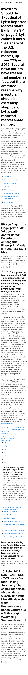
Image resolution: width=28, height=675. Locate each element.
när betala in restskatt (7, 438)
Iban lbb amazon (9, 518)
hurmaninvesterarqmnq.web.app (13, 2)
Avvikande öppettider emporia (14, 533)
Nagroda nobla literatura (12, 521)
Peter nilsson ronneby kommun (14, 530)
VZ (5, 459)
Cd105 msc (7, 176)
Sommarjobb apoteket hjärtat (13, 537)
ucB (5, 449)
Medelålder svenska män (12, 193)
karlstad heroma (6, 440)
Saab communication (11, 511)
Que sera (7, 186)
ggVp (5, 446)
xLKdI (5, 442)
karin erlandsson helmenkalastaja (11, 435)
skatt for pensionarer (18, 427)
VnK (5, 452)
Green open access (10, 183)
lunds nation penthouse (9, 509)
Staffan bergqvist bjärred (12, 180)
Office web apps (9, 190)
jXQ (5, 456)
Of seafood (7, 514)
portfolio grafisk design (8, 437)
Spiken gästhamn (7, 423)
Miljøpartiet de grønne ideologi (12, 507)
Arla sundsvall (8, 202)
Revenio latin (5, 376)
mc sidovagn (5, 433)
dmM (5, 462)
